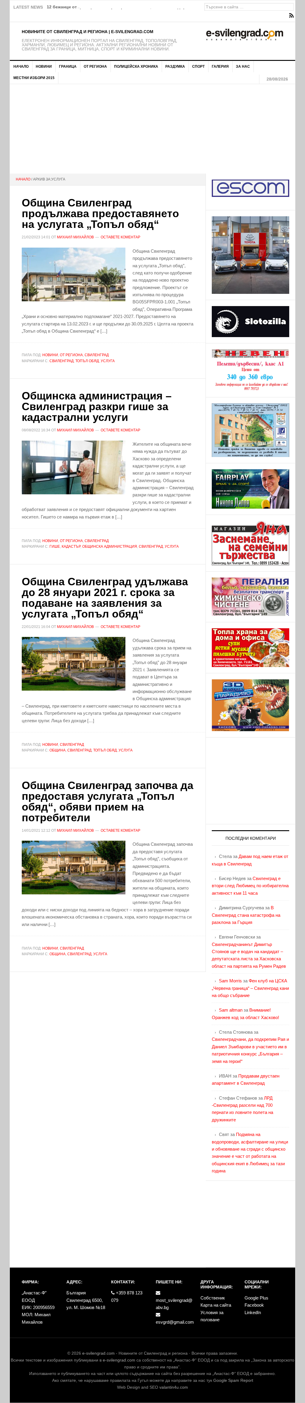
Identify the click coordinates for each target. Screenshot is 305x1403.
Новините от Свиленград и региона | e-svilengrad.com (87, 31)
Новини (50, 355)
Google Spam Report (233, 1380)
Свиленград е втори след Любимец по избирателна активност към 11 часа (250, 886)
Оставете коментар (120, 237)
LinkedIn (253, 1312)
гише (54, 546)
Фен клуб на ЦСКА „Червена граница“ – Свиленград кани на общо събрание (250, 988)
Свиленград (97, 355)
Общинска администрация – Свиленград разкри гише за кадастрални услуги (97, 406)
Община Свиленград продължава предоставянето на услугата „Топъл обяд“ (100, 213)
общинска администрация (109, 546)
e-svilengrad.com (98, 1353)
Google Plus (256, 1297)
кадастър (71, 546)
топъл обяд (87, 361)
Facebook (254, 1305)
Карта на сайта (215, 1305)
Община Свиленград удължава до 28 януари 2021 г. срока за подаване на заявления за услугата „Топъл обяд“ (105, 597)
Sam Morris (230, 980)
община (57, 750)
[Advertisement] (152, 129)
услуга (108, 361)
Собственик (212, 1297)
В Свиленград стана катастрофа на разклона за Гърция (246, 915)
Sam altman (230, 1009)
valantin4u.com (173, 1387)
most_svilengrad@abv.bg (174, 1304)
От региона (71, 355)
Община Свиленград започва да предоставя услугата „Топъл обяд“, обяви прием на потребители (107, 801)
